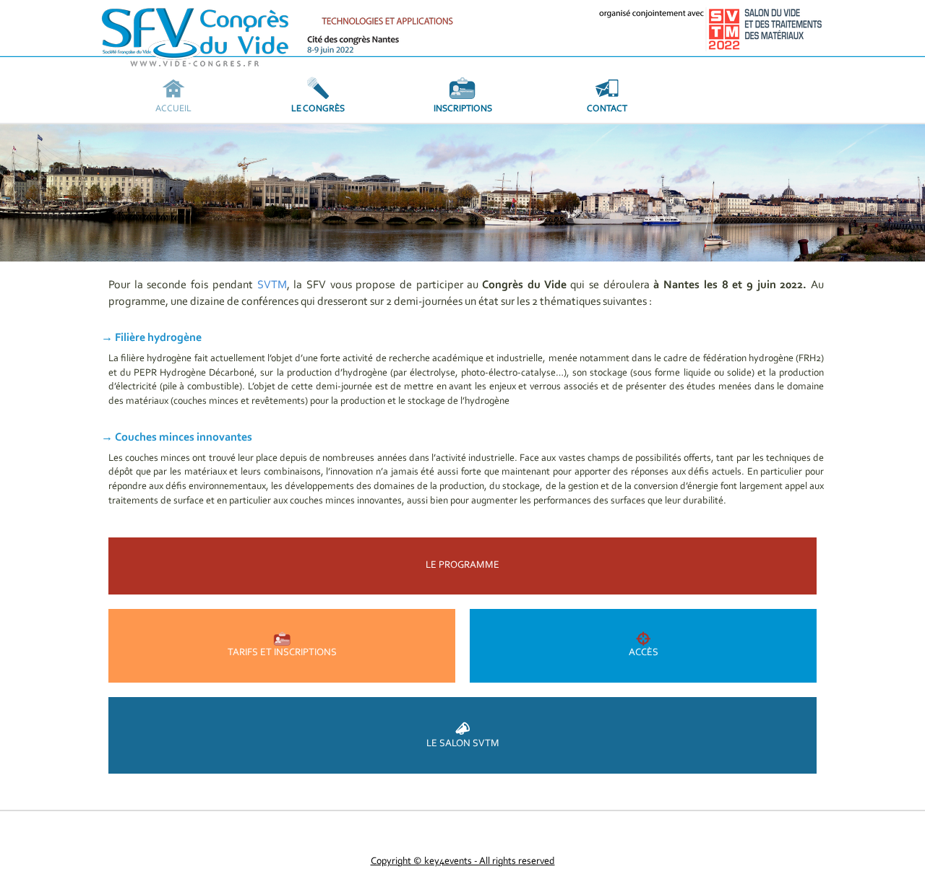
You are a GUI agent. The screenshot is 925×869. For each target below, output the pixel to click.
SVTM (272, 285)
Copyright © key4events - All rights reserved (463, 862)
